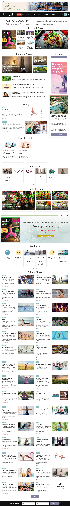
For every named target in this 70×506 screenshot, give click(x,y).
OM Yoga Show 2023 (7, 484)
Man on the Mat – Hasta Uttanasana (42, 394)
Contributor (4, 121)
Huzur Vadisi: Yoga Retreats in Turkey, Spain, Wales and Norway (58, 116)
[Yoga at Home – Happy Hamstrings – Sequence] (26, 456)
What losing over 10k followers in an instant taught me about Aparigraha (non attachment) (28, 93)
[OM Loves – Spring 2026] (18, 252)
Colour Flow (29, 176)
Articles (4, 150)
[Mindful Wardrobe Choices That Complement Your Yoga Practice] (7, 171)
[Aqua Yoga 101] (60, 335)
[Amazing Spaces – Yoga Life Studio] (30, 32)
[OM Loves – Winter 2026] (52, 252)
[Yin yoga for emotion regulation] (60, 441)
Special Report (11, 150)
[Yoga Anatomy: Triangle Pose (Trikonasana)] (36, 113)
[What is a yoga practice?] (60, 410)
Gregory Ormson (6, 387)
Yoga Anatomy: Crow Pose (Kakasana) (43, 455)
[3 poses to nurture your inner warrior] (26, 410)
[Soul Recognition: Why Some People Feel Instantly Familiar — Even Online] (63, 252)
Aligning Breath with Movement (11, 124)
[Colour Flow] (29, 171)
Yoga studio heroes (7, 347)
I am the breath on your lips (9, 394)
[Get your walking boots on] (60, 279)
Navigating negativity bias (43, 364)
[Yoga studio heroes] (26, 349)
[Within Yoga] (60, 472)
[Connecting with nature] (26, 335)
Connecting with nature (9, 333)
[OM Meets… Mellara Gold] (26, 472)
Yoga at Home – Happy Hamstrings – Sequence (9, 455)
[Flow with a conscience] (26, 426)
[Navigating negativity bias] (60, 365)
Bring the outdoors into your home (42, 378)
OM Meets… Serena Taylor (21, 37)
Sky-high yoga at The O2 (9, 291)
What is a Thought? (16, 76)
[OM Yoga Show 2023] (26, 486)
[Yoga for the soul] (60, 293)
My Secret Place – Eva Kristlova (21, 47)
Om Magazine (5, 118)
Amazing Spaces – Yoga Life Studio (30, 37)
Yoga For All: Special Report (23, 152)
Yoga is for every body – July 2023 (42, 485)
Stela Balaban (5, 131)
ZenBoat (4, 319)
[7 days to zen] (60, 426)
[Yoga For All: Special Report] (25, 144)
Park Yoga (38, 319)
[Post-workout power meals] (60, 349)
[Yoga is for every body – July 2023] (60, 486)
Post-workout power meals (41, 348)
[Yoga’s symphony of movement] (26, 379)
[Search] (68, 14)
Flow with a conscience (8, 424)
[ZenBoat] (26, 321)
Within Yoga (39, 470)
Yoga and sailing (6, 277)
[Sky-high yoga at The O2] (26, 293)
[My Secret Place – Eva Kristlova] (21, 42)
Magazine (4, 107)
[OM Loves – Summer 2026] (7, 252)
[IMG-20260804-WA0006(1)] (35, 6)
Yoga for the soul (40, 291)
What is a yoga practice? (43, 409)
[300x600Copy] (59, 78)
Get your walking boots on (43, 277)
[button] (59, 57)
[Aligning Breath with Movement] (36, 127)
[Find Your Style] (63, 171)
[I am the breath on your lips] (26, 395)
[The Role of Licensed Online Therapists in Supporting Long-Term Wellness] (29, 252)
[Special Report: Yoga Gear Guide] (52, 171)
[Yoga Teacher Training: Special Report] (30, 42)
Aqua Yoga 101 (40, 333)
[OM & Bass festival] (60, 307)
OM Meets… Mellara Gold (9, 470)
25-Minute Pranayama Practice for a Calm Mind (23, 84)
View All (25, 101)
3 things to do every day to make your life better (9, 364)
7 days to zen (39, 424)
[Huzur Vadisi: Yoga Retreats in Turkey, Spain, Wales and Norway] (59, 104)
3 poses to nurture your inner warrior (8, 409)
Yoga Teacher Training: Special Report (30, 47)
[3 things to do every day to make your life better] (26, 365)
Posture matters (6, 439)
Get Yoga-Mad (40, 176)
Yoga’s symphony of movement (7, 378)
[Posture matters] (26, 441)
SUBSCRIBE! (54, 503)
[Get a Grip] (18, 171)
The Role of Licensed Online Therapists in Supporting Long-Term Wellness (29, 260)
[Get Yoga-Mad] (40, 171)
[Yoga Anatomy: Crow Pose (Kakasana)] (60, 456)
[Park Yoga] (60, 321)
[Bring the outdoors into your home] (60, 379)
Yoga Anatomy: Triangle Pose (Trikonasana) (10, 110)
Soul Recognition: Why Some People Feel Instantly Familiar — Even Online (62, 260)
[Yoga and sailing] (26, 279)
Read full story (59, 134)
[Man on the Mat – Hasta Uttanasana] (60, 395)
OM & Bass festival (41, 305)
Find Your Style (63, 176)
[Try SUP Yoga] (26, 307)
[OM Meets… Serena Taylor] (21, 32)
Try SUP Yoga (6, 305)
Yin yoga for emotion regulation (42, 440)
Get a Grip (18, 176)
